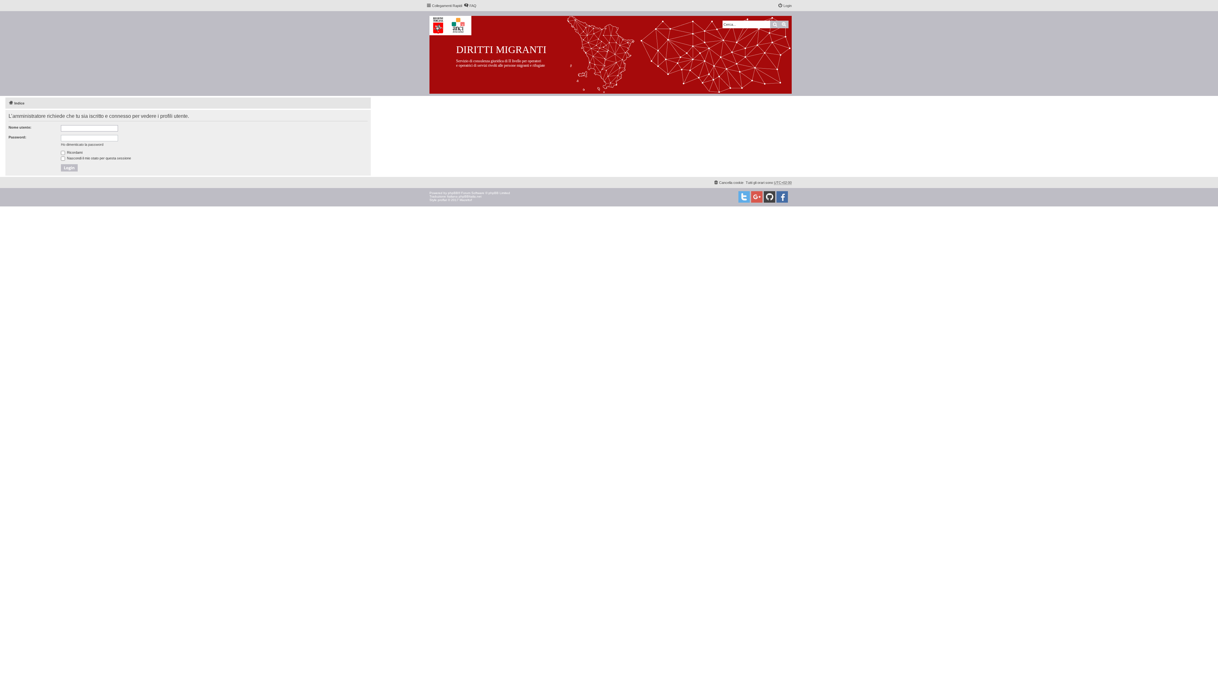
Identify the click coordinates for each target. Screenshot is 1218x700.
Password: (17, 137)
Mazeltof (466, 200)
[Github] (769, 197)
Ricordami (74, 152)
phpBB (453, 193)
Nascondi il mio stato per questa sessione (98, 158)
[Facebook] (782, 197)
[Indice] (615, 53)
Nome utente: (20, 127)
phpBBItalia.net (470, 196)
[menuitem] (470, 6)
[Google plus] (757, 197)
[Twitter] (744, 197)
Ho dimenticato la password (82, 144)
